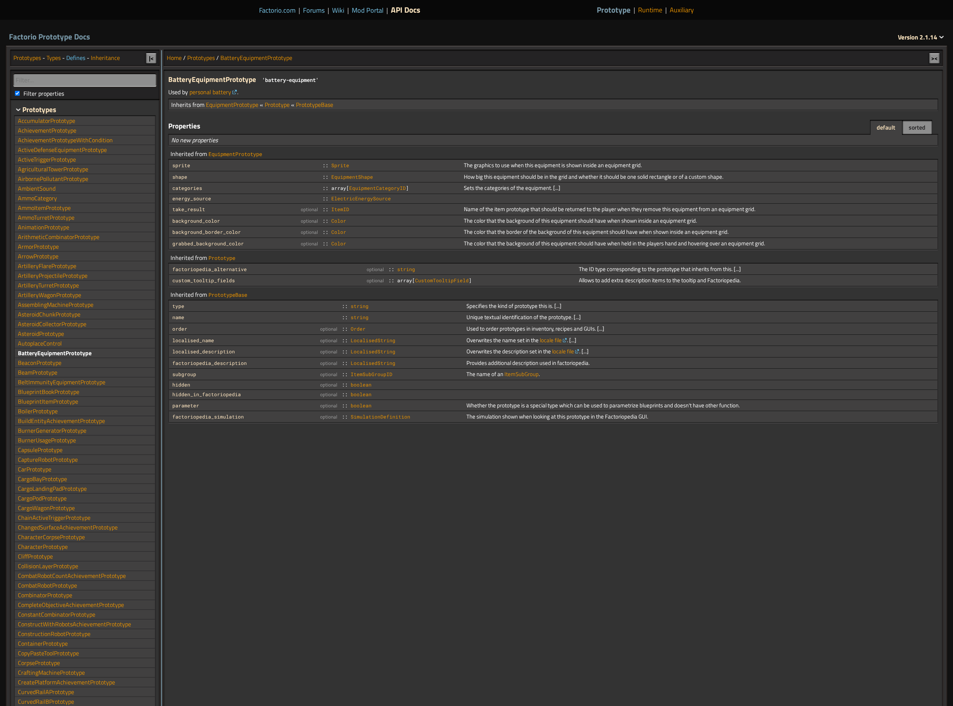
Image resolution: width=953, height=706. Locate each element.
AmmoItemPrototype (44, 207)
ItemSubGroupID (371, 374)
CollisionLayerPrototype (48, 566)
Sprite (340, 165)
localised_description (203, 351)
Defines (75, 57)
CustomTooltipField (442, 280)
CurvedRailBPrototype (46, 701)
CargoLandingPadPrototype (52, 488)
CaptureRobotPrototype (48, 459)
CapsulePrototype (40, 449)
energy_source (191, 198)
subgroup (184, 374)
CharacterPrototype (43, 546)
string (406, 269)
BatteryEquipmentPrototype (256, 57)
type (178, 306)
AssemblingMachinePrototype (55, 304)
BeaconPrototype (39, 362)
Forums (314, 10)
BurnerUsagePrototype (47, 440)
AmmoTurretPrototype (46, 217)
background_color (196, 220)
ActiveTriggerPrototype (47, 159)
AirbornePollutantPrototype (53, 178)
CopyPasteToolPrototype (48, 653)
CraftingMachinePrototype (51, 672)
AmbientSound (36, 188)
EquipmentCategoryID (377, 188)
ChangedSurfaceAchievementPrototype (68, 527)
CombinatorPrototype (45, 595)
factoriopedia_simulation (208, 416)
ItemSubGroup (521, 374)
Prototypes (201, 57)
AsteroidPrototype (41, 333)
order (179, 328)
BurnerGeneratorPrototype (52, 430)
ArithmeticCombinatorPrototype (58, 236)
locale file (551, 340)
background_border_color (206, 232)
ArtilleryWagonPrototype (49, 294)
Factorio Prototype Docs (49, 36)
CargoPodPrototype (42, 498)
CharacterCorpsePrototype (51, 536)
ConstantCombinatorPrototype (56, 614)
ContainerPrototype (43, 643)
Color (338, 220)
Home (174, 57)
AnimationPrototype (43, 227)
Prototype (614, 10)
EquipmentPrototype (232, 104)
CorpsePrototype (39, 662)
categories (187, 188)
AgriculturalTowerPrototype (53, 169)
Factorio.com (277, 10)
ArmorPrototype (38, 246)
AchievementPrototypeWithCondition (65, 140)
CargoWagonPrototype (46, 507)
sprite (181, 165)
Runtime (650, 10)
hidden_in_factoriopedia (206, 394)
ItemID (340, 209)
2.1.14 (918, 37)
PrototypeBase (314, 104)
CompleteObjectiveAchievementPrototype (71, 604)
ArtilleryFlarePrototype (47, 265)
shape (179, 177)
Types (54, 57)
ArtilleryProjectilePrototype (52, 275)
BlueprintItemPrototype (48, 401)
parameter (185, 405)
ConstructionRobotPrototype (54, 633)
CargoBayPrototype (42, 478)
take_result (188, 209)
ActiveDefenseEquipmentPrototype (62, 149)
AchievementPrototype (47, 130)
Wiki (338, 10)
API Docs (405, 10)
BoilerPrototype (38, 411)
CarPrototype (34, 469)
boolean (361, 384)
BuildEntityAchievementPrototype (61, 420)
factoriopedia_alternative (209, 269)
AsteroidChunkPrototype (49, 314)
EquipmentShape (352, 177)
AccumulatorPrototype (46, 120)
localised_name (193, 340)
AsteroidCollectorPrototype (52, 323)
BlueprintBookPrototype (48, 391)
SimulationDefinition (380, 416)
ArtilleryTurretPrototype (48, 285)
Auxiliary (682, 10)
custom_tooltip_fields (203, 280)
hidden (181, 384)
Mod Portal (367, 10)
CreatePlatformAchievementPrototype (66, 682)
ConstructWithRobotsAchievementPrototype (74, 624)
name (178, 317)
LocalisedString (373, 340)
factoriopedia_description (209, 363)
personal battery (210, 92)
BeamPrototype (37, 372)
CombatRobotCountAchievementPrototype (72, 575)
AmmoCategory (37, 198)
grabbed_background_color (208, 243)
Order (358, 328)
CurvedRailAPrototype (46, 691)
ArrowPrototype (38, 256)
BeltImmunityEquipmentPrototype (61, 382)
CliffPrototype (35, 556)
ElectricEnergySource (361, 198)
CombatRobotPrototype (47, 585)
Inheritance (105, 57)
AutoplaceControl (40, 343)
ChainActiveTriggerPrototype (54, 517)
